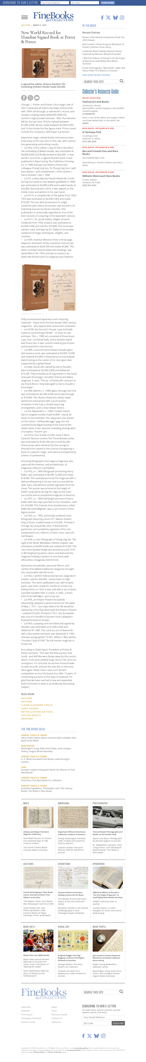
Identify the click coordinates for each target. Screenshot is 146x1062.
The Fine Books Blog (33, 729)
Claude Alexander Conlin (36, 705)
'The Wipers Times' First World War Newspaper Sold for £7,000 (38, 902)
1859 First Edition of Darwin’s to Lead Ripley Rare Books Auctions (103, 61)
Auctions (25, 25)
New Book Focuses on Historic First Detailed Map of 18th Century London (37, 841)
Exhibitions (64, 864)
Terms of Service (55, 1052)
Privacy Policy (39, 1052)
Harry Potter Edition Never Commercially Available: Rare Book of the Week (48, 739)
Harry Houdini (30, 708)
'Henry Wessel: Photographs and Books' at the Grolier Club (107, 833)
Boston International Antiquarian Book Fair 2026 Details (103, 38)
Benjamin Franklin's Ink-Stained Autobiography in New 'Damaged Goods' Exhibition (73, 910)
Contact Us (57, 1018)
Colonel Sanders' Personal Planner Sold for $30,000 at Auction (71, 850)
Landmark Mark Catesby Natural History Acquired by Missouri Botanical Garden (102, 52)
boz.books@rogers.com (93, 157)
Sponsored (99, 864)
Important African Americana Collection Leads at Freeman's (72, 833)
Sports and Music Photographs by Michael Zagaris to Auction (107, 839)
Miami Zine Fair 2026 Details (36, 955)
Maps (26, 803)
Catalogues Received (31, 1018)
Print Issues (26, 1014)
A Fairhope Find (91, 132)
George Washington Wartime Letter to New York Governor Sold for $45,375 (71, 841)
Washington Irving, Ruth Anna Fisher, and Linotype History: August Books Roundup (46, 750)
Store (54, 1010)
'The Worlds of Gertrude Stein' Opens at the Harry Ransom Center (72, 901)
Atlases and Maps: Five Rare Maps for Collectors (36, 833)
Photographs (100, 803)
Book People (99, 926)
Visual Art (64, 926)
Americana (63, 803)
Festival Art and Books (95, 101)
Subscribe (26, 1007)
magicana (27, 718)
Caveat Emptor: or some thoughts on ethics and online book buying (107, 910)
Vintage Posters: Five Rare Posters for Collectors (70, 965)
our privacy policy (81, 1048)
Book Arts (29, 926)
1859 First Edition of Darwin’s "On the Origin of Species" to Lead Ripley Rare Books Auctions (108, 895)
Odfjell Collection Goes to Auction (105, 902)
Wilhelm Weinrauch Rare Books (101, 176)
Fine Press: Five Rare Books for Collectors (41, 780)
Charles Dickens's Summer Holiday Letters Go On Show (70, 893)
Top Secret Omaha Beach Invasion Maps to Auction (35, 848)
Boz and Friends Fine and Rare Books (100, 152)
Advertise (56, 1022)
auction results (31, 715)
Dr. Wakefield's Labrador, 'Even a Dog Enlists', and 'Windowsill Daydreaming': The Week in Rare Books (107, 849)
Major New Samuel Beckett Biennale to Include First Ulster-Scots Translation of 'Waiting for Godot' (36, 963)
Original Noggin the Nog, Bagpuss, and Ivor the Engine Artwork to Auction (71, 958)
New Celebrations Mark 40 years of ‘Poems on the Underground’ (36, 973)
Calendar (25, 1010)
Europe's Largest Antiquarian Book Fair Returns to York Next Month (48, 771)
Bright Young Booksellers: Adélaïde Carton (105, 965)
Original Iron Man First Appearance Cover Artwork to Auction (72, 973)
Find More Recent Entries (96, 75)
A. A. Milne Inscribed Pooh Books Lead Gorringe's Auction (45, 760)
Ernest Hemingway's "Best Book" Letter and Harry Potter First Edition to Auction (103, 69)
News (54, 1007)
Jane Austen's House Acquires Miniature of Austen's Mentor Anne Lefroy (103, 45)
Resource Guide (59, 1014)
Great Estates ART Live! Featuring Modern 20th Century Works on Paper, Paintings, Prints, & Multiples (37, 912)
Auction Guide (28, 1022)
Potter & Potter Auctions (37, 711)
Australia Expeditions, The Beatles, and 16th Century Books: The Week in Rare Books (46, 789)
